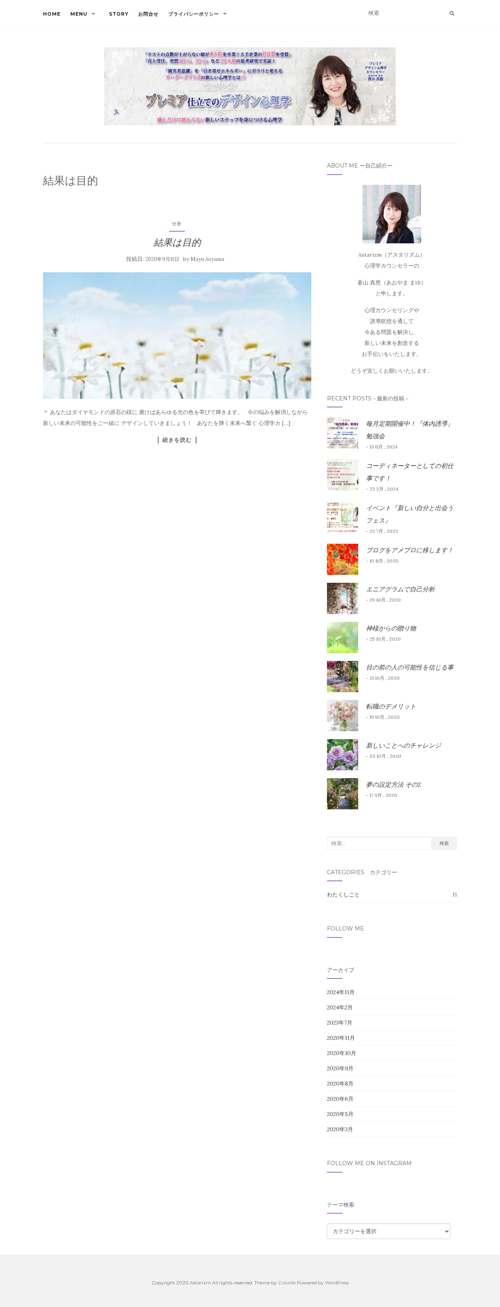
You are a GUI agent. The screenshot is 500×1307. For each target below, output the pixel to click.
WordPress (337, 1283)
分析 (177, 224)
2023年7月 (339, 1022)
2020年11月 (341, 1037)
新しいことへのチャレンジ (403, 745)
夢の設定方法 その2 (393, 784)
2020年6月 (340, 1098)
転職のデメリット (391, 706)
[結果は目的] (177, 335)
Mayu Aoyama (207, 259)
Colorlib (287, 1283)
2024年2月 (340, 1007)
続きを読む (177, 440)
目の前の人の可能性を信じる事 (410, 667)
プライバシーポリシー (193, 14)
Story (119, 14)
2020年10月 (341, 1053)
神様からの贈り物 (391, 628)
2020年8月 (340, 1083)
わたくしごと (343, 894)
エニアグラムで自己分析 (400, 589)
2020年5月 (340, 1114)
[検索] (451, 13)
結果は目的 (177, 242)
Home (52, 14)
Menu (79, 14)
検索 (444, 843)
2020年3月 (340, 1129)
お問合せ (148, 14)
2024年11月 (341, 992)
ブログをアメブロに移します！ (410, 550)
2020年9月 (340, 1068)
